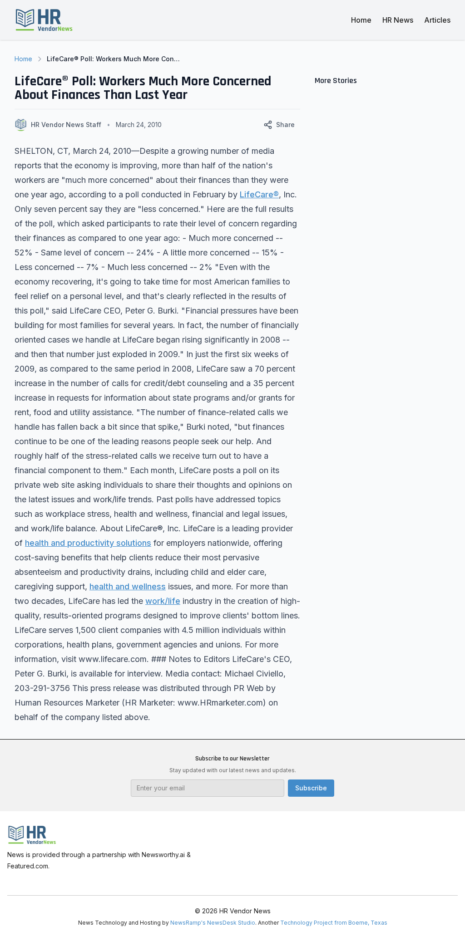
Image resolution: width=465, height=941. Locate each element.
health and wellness (127, 586)
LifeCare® (259, 194)
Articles (437, 20)
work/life (162, 601)
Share (285, 124)
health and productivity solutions (88, 543)
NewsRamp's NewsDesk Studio (212, 922)
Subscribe (311, 788)
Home (361, 20)
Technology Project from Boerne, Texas (333, 922)
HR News (397, 20)
